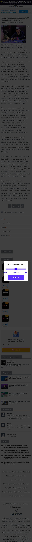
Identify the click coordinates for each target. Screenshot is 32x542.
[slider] (16, 269)
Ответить (16, 277)
